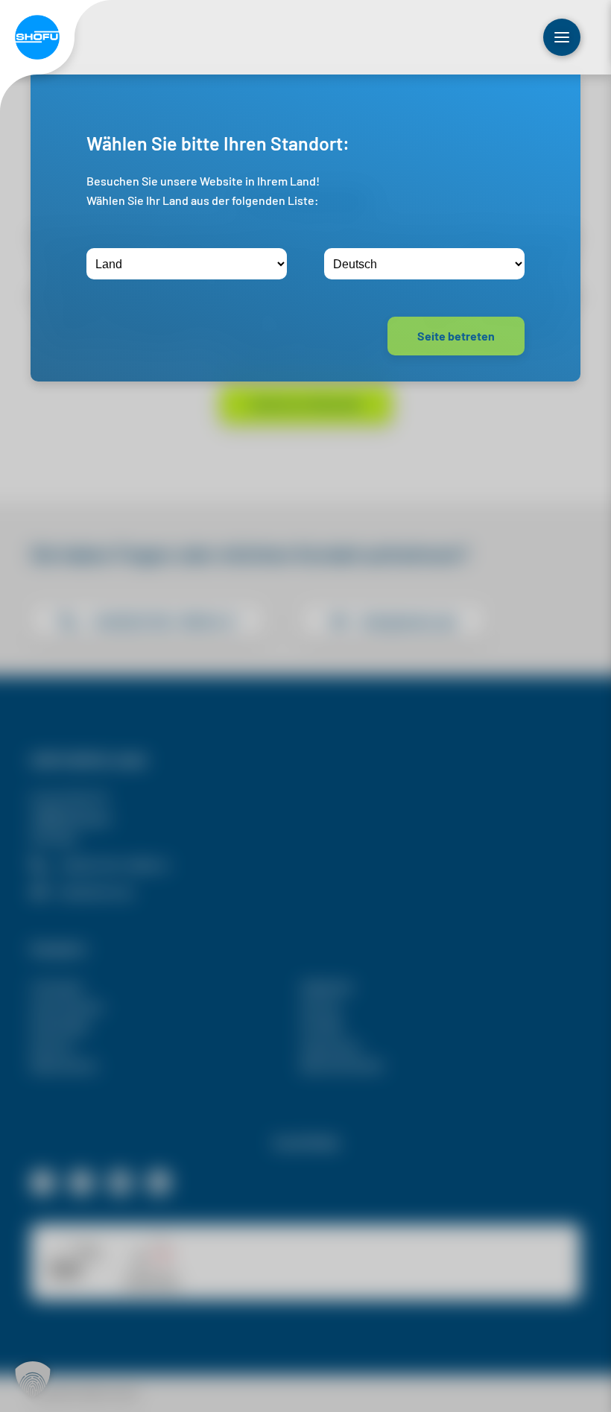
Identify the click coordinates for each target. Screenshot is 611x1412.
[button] (33, 1379)
